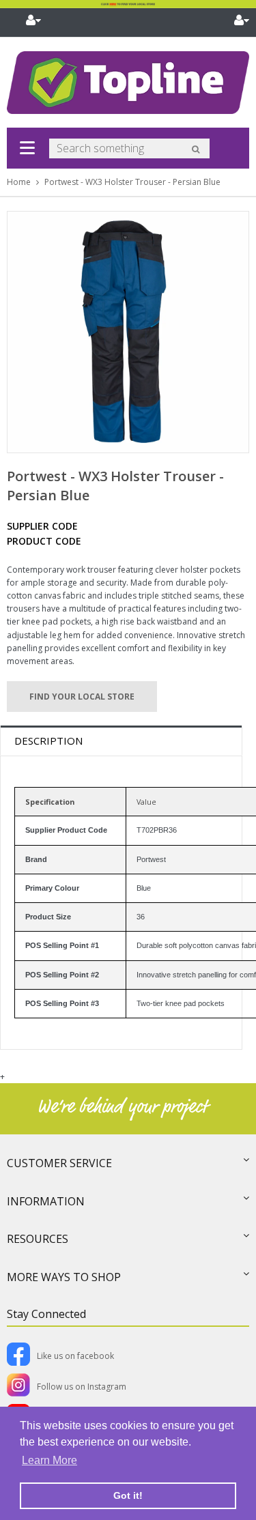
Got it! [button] (128, 1495)
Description (48, 740)
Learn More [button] (49, 1460)
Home (19, 182)
